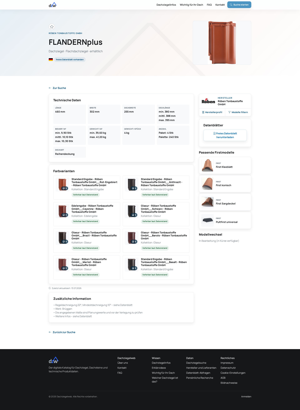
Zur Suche (59, 88)
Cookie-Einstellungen (233, 372)
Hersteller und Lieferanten (201, 367)
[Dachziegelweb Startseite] (53, 4)
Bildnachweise (229, 382)
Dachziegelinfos (166, 4)
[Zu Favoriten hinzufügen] (52, 27)
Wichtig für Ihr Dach (191, 4)
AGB (223, 377)
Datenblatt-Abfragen (198, 372)
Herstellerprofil (213, 112)
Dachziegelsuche (196, 362)
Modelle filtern (240, 112)
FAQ (209, 4)
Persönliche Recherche (199, 377)
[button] (86, 187)
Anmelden (246, 396)
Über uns (123, 362)
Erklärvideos (159, 367)
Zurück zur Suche (64, 332)
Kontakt (220, 4)
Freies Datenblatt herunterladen (226, 135)
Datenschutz (228, 367)
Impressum (227, 362)
